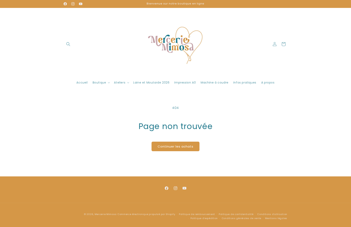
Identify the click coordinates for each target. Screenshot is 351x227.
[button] (68, 44)
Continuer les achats (175, 146)
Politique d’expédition (204, 218)
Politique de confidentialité (236, 214)
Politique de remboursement (197, 214)
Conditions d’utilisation (272, 214)
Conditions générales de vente (241, 218)
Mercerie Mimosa (106, 214)
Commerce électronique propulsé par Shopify (146, 214)
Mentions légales (276, 218)
